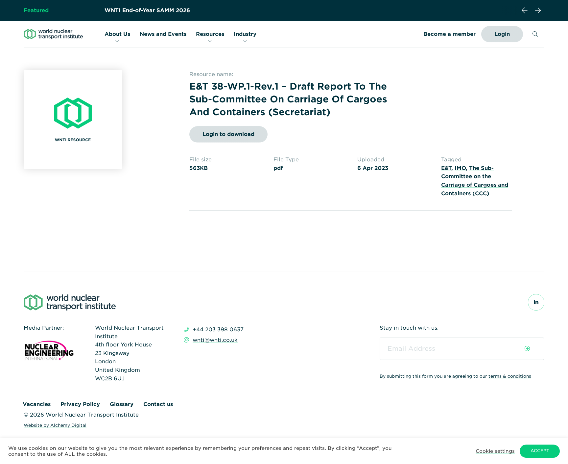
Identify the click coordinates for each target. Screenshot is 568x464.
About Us (117, 34)
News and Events (163, 34)
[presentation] (524, 10)
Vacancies (37, 404)
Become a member (449, 34)
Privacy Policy (80, 404)
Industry (245, 34)
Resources (210, 34)
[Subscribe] (527, 348)
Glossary (121, 404)
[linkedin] (536, 302)
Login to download (228, 134)
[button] (495, 451)
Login (502, 34)
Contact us (158, 404)
